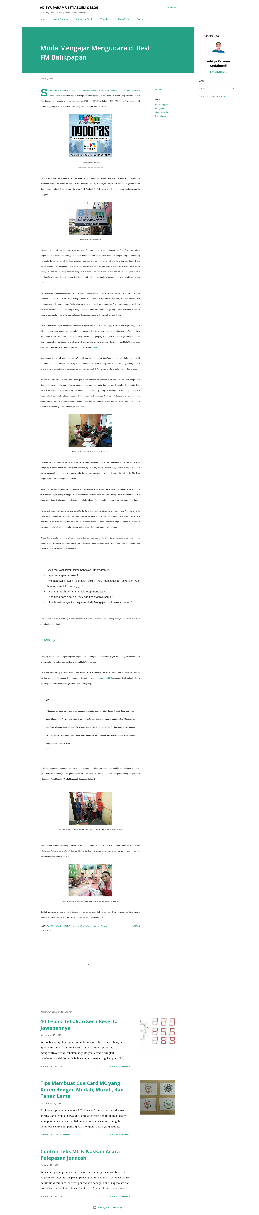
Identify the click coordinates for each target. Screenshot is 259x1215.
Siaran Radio (160, 116)
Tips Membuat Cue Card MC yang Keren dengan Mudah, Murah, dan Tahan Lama (82, 1089)
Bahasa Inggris (161, 104)
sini (139, 619)
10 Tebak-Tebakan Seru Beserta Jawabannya (79, 1024)
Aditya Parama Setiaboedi (218, 63)
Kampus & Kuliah (84, 19)
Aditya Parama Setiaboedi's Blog (69, 7)
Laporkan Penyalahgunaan (213, 96)
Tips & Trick (123, 19)
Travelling (105, 19)
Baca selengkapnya (120, 1066)
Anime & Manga (60, 19)
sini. (95, 347)
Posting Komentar (61, 1134)
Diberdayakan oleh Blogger (109, 1207)
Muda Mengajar (162, 112)
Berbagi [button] (159, 89)
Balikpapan (160, 108)
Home (42, 19)
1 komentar (57, 1196)
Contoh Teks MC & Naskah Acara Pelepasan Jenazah (80, 1154)
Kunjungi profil (218, 72)
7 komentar (57, 1066)
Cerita (140, 19)
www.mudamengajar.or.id (100, 678)
